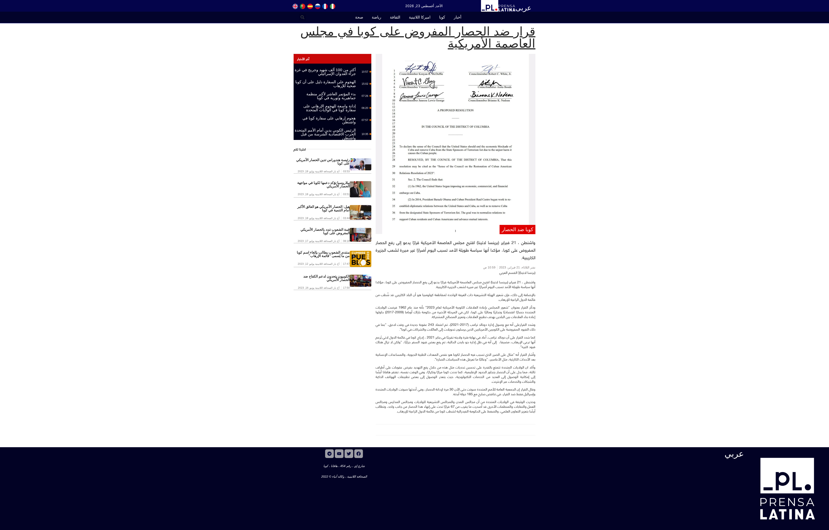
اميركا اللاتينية (419, 17)
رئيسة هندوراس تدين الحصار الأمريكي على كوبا (323, 161)
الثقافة (395, 17)
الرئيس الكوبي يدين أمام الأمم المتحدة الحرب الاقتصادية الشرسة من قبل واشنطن (325, 134)
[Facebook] (358, 453)
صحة (359, 17)
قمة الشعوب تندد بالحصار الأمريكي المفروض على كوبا (325, 231)
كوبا (442, 17)
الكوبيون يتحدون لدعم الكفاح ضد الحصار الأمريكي (326, 278)
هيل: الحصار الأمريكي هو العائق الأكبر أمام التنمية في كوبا (323, 208)
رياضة (376, 17)
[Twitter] (349, 453)
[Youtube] (339, 453)
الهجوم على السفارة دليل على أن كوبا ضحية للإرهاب (325, 84)
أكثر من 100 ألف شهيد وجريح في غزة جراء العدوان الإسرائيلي (325, 72)
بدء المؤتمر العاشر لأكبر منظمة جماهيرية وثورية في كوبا (331, 96)
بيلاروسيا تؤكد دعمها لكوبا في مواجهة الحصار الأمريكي (323, 184)
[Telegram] (329, 453)
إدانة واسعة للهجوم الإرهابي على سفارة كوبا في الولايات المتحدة (329, 108)
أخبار (457, 17)
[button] (302, 17)
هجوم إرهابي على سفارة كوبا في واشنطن (329, 120)
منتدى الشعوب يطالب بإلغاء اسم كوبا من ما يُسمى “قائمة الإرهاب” (323, 254)
